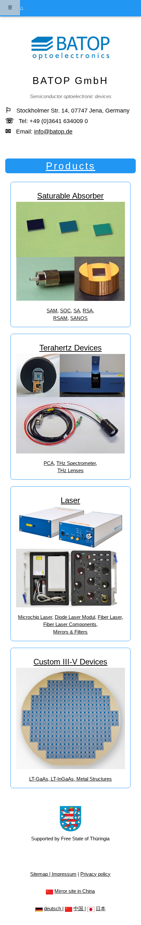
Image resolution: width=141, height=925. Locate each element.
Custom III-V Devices (70, 661)
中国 (79, 908)
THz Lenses (70, 470)
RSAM (60, 318)
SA (76, 310)
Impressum (64, 874)
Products (70, 165)
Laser (70, 500)
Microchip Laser (35, 617)
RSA (88, 310)
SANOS (79, 318)
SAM (52, 310)
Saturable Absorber (70, 195)
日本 (101, 908)
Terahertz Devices (70, 347)
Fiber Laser (110, 617)
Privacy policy (95, 874)
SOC (65, 310)
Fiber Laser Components (69, 624)
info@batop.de (53, 131)
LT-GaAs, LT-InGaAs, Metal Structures (70, 779)
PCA (49, 463)
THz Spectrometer (76, 463)
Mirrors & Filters (70, 632)
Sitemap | (41, 874)
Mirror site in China (74, 891)
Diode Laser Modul (75, 617)
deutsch (53, 908)
